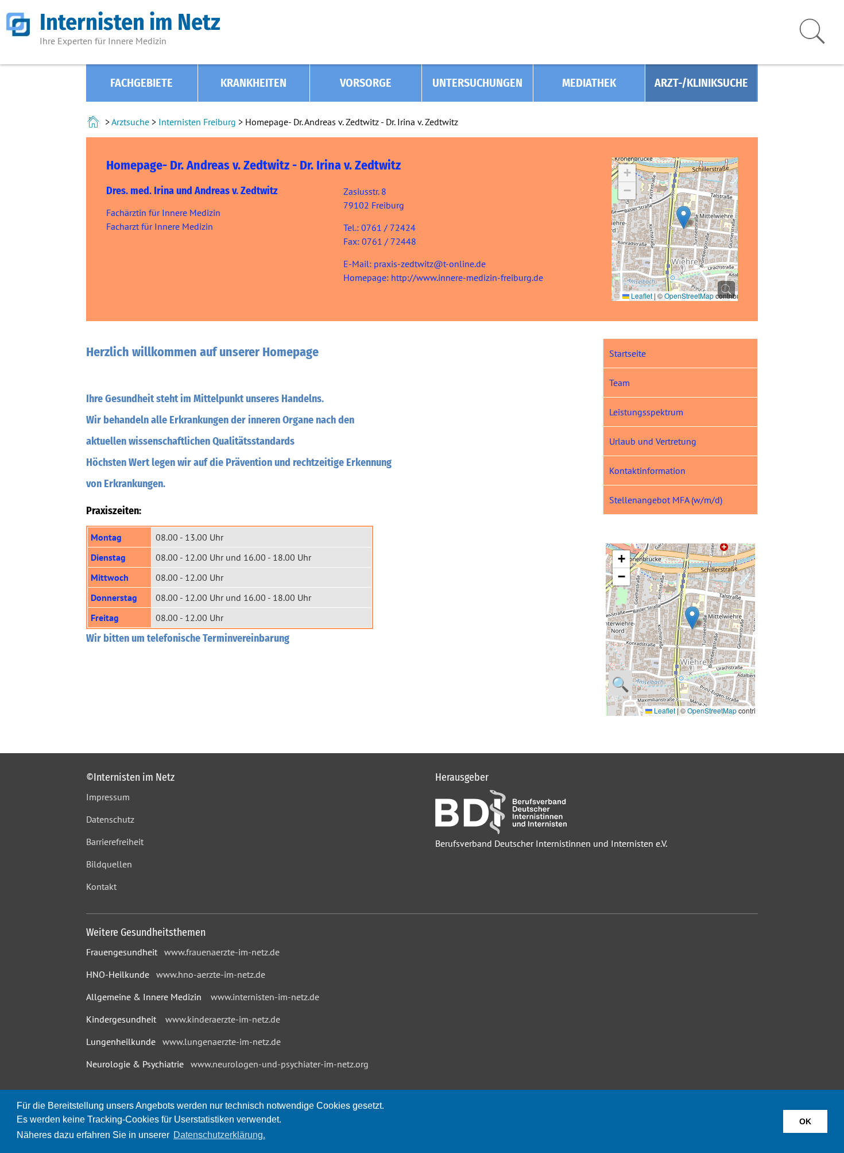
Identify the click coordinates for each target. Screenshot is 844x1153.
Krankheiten (253, 83)
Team (619, 382)
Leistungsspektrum (646, 412)
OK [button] (805, 1121)
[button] (683, 217)
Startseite (627, 353)
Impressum (108, 797)
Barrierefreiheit (115, 841)
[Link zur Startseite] (94, 122)
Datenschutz (110, 819)
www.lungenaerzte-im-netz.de (221, 1041)
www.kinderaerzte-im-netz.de (222, 1019)
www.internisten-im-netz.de (265, 996)
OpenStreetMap (689, 295)
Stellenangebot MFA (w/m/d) (665, 500)
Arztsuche (130, 122)
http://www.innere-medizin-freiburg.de (467, 277)
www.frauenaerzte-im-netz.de (222, 952)
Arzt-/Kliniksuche (701, 83)
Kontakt (101, 886)
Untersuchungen (477, 83)
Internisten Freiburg (197, 122)
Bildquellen (109, 864)
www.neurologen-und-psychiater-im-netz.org (280, 1064)
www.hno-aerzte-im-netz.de (210, 974)
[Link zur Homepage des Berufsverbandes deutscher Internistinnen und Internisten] (501, 830)
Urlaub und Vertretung (652, 441)
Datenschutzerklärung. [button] (219, 1135)
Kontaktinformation (647, 470)
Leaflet (640, 295)
